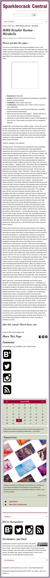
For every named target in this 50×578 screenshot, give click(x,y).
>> (42, 401)
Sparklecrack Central (20, 568)
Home (4, 26)
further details (29, 555)
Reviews (11, 26)
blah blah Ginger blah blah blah (36, 162)
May (15, 38)
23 (17, 38)
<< (7, 401)
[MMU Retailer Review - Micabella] (25, 88)
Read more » (42, 495)
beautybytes (36, 431)
